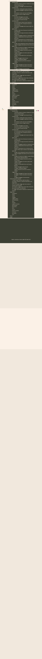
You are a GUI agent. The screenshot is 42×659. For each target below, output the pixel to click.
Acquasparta (14, 84)
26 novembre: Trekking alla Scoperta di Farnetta (23, 9)
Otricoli (13, 100)
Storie (11, 108)
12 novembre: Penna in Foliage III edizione (21, 14)
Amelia (13, 87)
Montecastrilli (14, 96)
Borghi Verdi (12, 83)
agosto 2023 (14, 28)
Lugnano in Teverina (15, 95)
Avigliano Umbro (15, 89)
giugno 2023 (14, 46)
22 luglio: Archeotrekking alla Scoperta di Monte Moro (24, 43)
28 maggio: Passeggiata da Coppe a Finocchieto (23, 64)
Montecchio (14, 97)
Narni (13, 99)
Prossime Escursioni (13, 1)
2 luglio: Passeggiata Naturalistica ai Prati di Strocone (24, 44)
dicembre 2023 (15, 2)
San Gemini (14, 104)
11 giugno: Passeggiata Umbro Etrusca (21, 58)
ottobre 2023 (14, 15)
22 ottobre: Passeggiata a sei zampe (21, 17)
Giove (13, 92)
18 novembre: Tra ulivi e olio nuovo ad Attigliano (23, 13)
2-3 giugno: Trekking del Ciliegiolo (20, 59)
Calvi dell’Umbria (15, 91)
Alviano (13, 85)
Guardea (13, 93)
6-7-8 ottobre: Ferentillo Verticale (20, 19)
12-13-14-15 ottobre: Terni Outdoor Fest (21, 18)
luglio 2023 (14, 42)
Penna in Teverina (15, 101)
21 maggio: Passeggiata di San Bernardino (21, 68)
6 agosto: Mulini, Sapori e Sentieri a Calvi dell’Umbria (24, 40)
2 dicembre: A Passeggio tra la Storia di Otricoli (23, 6)
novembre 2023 (15, 7)
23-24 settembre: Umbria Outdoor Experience (23, 22)
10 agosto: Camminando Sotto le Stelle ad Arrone (23, 39)
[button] (35, 109)
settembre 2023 (15, 129)
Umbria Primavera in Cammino (15, 70)
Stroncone (14, 103)
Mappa (11, 107)
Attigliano (14, 88)
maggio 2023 (14, 63)
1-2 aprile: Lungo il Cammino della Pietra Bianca (20, 71)
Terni (13, 105)
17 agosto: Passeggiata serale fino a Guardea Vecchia (24, 35)
